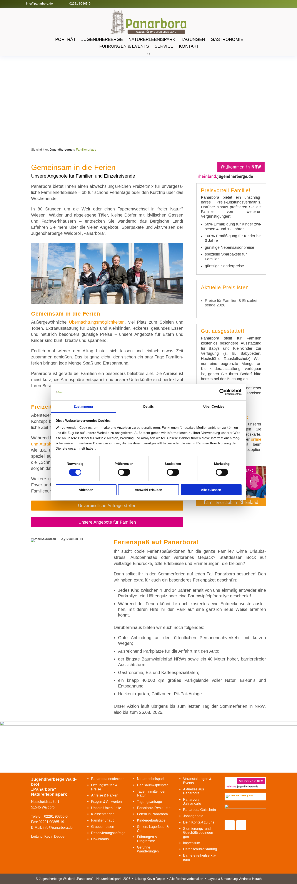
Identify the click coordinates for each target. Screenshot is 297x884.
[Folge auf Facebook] (264, 3)
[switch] (124, 472)
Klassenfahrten (102, 814)
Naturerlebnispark (151, 39)
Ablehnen (86, 490)
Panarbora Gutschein (199, 810)
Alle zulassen (211, 490)
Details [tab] (148, 406)
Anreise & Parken (104, 795)
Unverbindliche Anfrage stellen (107, 505)
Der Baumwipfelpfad (153, 785)
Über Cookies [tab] (213, 406)
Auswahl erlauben (148, 490)
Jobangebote (193, 816)
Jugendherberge (102, 39)
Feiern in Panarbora (152, 814)
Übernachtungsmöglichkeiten (97, 322)
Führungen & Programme (147, 839)
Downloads (100, 839)
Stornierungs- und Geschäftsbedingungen (198, 833)
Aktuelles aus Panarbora (193, 791)
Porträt (65, 39)
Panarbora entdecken (107, 779)
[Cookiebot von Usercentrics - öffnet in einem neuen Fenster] (223, 392)
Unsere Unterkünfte (106, 808)
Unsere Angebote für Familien (107, 522)
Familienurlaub (102, 820)
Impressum (191, 843)
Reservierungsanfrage (108, 833)
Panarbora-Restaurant (154, 808)
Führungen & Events (124, 46)
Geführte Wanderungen (148, 849)
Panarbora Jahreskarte (192, 801)
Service (164, 46)
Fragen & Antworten (106, 801)
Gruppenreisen (102, 827)
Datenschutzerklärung (200, 849)
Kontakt (189, 46)
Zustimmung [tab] (83, 406)
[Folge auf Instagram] (273, 3)
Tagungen (193, 39)
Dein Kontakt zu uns (198, 822)
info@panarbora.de (39, 3)
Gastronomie (227, 39)
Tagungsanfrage (149, 801)
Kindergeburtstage (151, 820)
